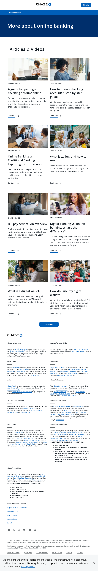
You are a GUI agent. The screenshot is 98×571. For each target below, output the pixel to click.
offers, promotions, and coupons (67, 440)
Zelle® (9, 523)
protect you (68, 410)
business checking (62, 390)
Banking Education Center (25, 438)
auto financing (12, 388)
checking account (21, 349)
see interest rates (78, 351)
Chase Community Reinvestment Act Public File (27, 443)
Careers (69, 553)
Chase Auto (11, 386)
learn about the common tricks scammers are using (68, 413)
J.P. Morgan (28, 553)
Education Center (72, 373)
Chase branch (36, 480)
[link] (49, 324)
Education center (14, 12)
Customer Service (13, 553)
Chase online (18, 432)
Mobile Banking (12, 511)
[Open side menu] (8, 4)
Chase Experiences (29, 408)
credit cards (16, 367)
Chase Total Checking (17, 351)
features (53, 440)
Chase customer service (32, 440)
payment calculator (13, 390)
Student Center (12, 519)
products (56, 434)
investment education (77, 434)
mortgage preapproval (64, 375)
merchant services (60, 392)
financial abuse (67, 412)
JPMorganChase (42, 553)
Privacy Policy (28, 566)
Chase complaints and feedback (26, 442)
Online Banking (12, 515)
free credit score (35, 375)
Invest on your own (60, 432)
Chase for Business (60, 386)
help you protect (78, 406)
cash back (10, 371)
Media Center (57, 553)
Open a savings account (82, 349)
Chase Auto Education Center (22, 392)
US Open (33, 410)
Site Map (80, 553)
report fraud (60, 420)
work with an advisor (75, 432)
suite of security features (61, 406)
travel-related (20, 371)
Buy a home (54, 367)
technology (63, 434)
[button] (94, 563)
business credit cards (63, 394)
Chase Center (25, 412)
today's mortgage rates (68, 371)
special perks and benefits (22, 478)
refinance (62, 367)
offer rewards (24, 369)
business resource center (67, 396)
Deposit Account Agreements (17, 507)
